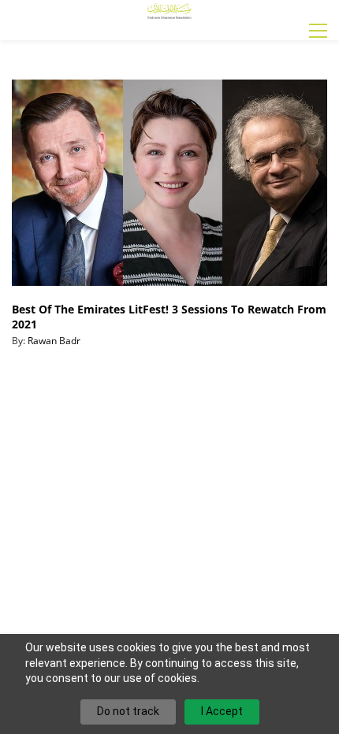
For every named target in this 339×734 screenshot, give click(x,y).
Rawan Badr (54, 340)
